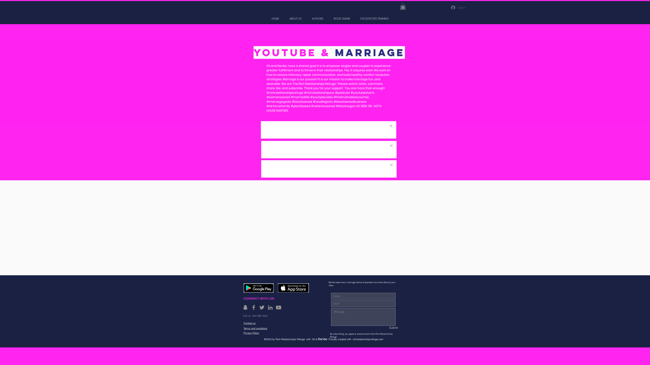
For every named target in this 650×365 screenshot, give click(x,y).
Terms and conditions (255, 328)
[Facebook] (253, 307)
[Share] (389, 126)
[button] (403, 6)
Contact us (250, 323)
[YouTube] (278, 307)
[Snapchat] (245, 307)
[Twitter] (262, 307)
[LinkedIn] (270, 307)
